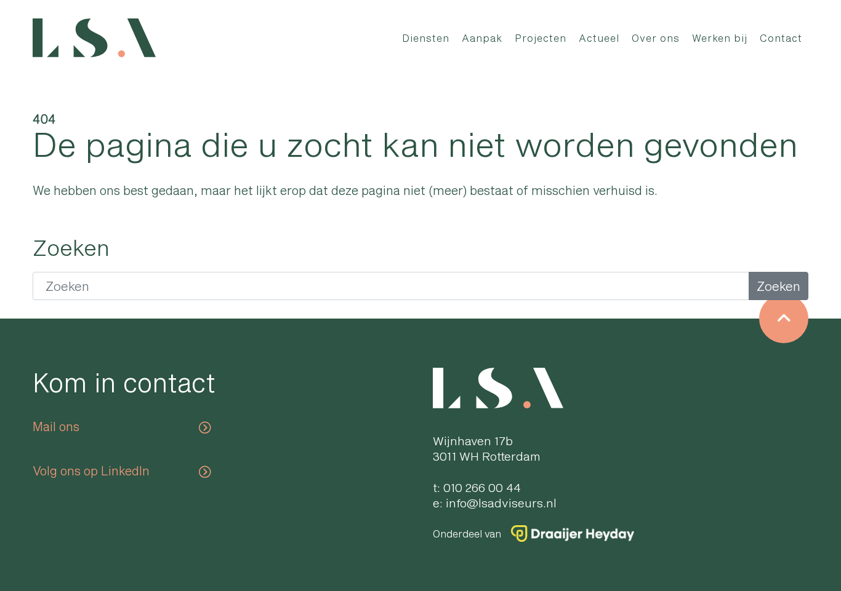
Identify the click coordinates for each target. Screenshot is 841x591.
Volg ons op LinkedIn (91, 470)
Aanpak (482, 38)
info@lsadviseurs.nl (501, 503)
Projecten (540, 38)
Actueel (599, 38)
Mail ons (56, 426)
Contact (781, 38)
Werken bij (719, 38)
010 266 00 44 (482, 487)
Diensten (425, 38)
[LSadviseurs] (94, 38)
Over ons (656, 38)
